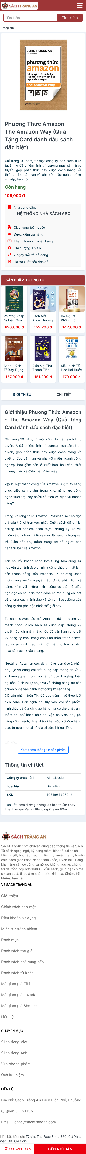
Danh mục (10, 939)
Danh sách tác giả (16, 950)
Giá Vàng (75, 1136)
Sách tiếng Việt (14, 1042)
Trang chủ (7, 28)
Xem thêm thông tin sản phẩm (43, 750)
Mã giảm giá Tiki (15, 983)
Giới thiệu (22, 394)
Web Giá (6, 1141)
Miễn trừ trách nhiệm (19, 928)
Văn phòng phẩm (16, 1064)
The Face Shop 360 (52, 1136)
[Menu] (80, 5)
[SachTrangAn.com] (26, 5)
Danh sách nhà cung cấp (22, 961)
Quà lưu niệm (12, 1075)
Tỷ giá (30, 1136)
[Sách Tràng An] (24, 836)
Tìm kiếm (70, 17)
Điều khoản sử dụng (18, 918)
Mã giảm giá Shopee (19, 1005)
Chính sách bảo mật (18, 907)
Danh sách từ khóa (17, 972)
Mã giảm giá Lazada (18, 994)
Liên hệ (7, 1016)
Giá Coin (20, 1141)
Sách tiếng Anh (14, 1053)
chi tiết (64, 394)
